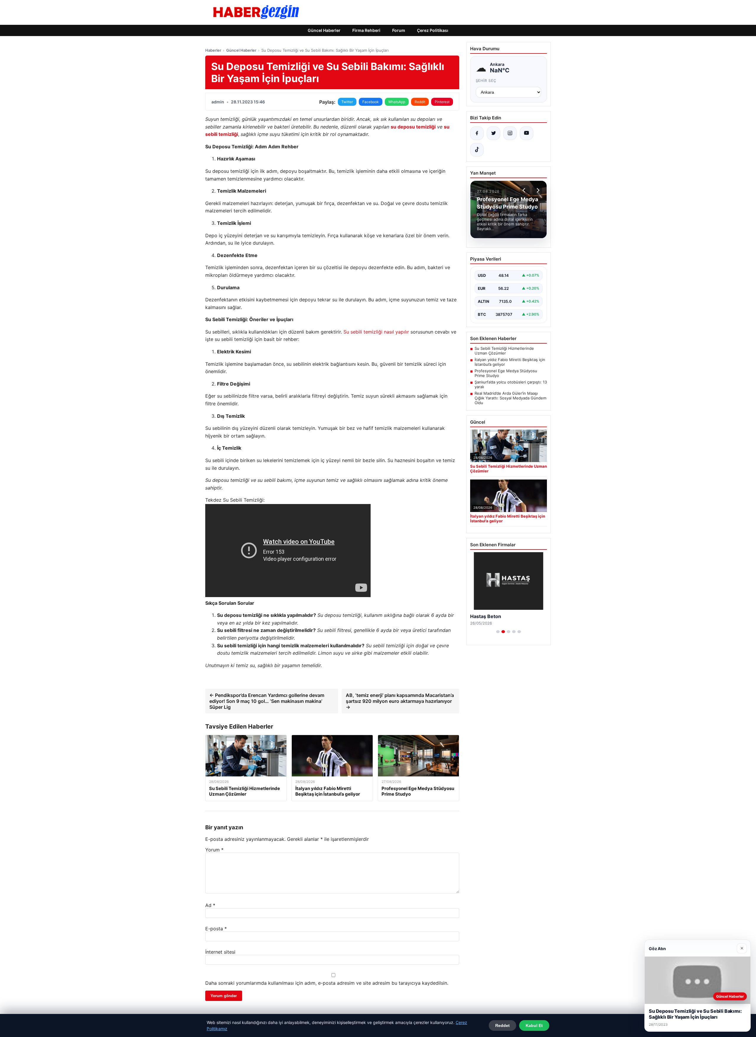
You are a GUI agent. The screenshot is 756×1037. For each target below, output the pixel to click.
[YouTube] (526, 133)
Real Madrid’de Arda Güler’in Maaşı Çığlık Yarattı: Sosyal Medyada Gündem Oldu (510, 398)
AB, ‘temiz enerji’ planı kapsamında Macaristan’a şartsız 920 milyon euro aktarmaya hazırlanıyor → (400, 701)
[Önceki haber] (525, 190)
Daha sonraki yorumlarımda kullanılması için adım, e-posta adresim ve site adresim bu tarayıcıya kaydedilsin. (326, 983)
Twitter (347, 102)
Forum (398, 30)
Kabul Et (534, 1025)
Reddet (502, 1025)
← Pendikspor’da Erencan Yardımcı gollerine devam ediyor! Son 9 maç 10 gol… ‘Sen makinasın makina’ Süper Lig (266, 701)
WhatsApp (396, 102)
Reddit (420, 102)
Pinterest (442, 102)
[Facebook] (477, 133)
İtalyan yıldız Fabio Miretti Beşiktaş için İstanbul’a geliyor (510, 362)
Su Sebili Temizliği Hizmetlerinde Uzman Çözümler (504, 350)
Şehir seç (486, 80)
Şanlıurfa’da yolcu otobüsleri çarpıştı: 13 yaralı (511, 384)
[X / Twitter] (493, 133)
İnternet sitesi (220, 952)
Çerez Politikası (432, 30)
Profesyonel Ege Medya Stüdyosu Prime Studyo (506, 373)
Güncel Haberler (324, 30)
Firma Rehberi (366, 30)
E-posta (216, 929)
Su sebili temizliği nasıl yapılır (376, 332)
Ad (210, 905)
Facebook (370, 102)
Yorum (214, 850)
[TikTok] (477, 150)
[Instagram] (510, 133)
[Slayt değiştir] (498, 631)
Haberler (213, 50)
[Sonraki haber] (537, 190)
